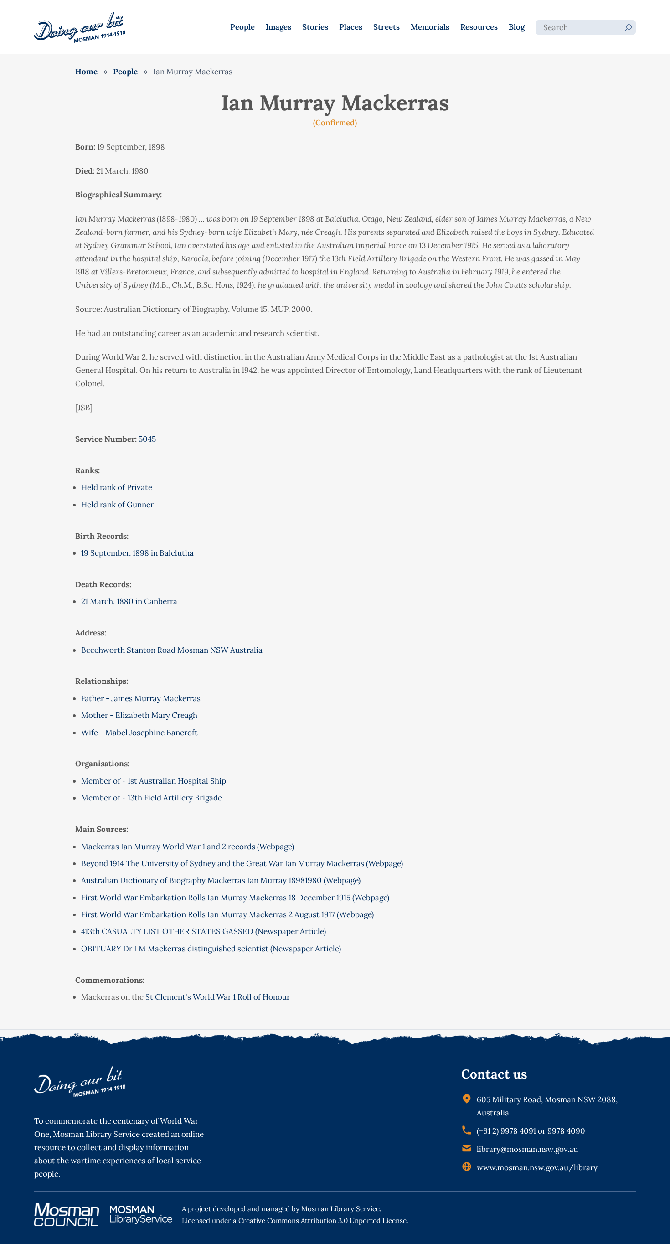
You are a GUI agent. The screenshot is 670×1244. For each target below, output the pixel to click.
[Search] (628, 27)
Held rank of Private (116, 487)
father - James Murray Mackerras (141, 698)
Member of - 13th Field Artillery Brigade (151, 798)
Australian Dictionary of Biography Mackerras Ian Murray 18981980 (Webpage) (221, 880)
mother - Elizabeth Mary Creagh (139, 715)
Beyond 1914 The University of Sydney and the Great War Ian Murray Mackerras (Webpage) (242, 863)
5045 (147, 439)
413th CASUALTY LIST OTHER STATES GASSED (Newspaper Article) (203, 931)
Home (86, 72)
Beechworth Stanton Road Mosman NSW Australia (172, 650)
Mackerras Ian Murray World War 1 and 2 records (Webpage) (187, 846)
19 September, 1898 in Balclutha (137, 553)
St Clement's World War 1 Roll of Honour (217, 997)
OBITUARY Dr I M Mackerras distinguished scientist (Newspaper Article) (211, 949)
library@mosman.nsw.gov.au (527, 1149)
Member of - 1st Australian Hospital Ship (153, 781)
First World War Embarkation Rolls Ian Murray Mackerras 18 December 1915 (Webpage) (235, 898)
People (125, 72)
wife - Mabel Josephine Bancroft (139, 733)
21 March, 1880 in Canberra (129, 601)
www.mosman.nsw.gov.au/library (537, 1167)
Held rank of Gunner (117, 505)
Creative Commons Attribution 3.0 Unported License (322, 1220)
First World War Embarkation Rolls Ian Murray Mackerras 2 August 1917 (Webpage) (227, 914)
